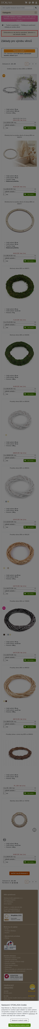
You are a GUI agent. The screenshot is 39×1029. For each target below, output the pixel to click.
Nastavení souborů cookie (19, 1020)
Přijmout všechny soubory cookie (19, 1025)
